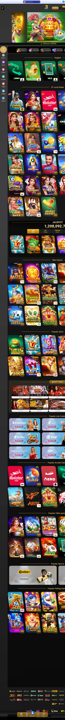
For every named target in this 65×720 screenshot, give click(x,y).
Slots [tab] (33, 231)
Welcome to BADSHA (22, 44)
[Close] (63, 2)
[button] (14, 27)
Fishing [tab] (45, 231)
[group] (21, 392)
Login (55, 8)
